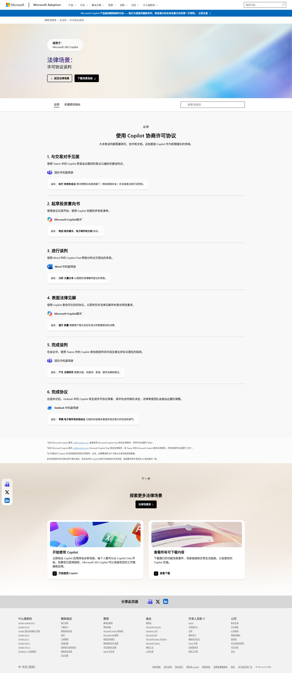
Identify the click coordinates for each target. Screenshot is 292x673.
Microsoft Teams (153, 643)
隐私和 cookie (192, 667)
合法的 (63, 20)
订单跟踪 (64, 639)
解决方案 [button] (98, 5)
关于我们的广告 (245, 667)
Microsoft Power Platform (156, 639)
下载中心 (64, 627)
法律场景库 (144, 504)
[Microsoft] (15, 5)
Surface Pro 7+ (24, 647)
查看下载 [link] (165, 573)
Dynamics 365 (151, 631)
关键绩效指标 (72, 104)
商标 (233, 667)
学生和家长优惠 (109, 647)
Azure (191, 623)
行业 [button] (84, 5)
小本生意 (149, 651)
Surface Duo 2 (24, 643)
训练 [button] (123, 5)
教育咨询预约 (109, 639)
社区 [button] (135, 5)
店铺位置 (64, 643)
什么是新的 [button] (150, 5)
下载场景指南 (85, 78)
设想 (56, 104)
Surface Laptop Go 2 (26, 623)
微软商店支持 (66, 631)
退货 (63, 635)
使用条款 (206, 667)
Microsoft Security (153, 627)
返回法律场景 (61, 78)
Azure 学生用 (108, 651)
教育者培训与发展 (110, 643)
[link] (95, 534)
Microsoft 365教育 (110, 635)
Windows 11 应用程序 (27, 651)
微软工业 (149, 647)
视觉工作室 (193, 651)
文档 (190, 631)
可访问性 (234, 647)
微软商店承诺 (66, 651)
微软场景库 (50, 20)
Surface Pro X (23, 635)
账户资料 (64, 623)
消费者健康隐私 (220, 667)
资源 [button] (112, 5)
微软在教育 (108, 623)
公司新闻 (234, 631)
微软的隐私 (235, 635)
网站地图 (156, 667)
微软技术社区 (194, 639)
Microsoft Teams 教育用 (113, 631)
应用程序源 (193, 647)
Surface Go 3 (23, 639)
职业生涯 (234, 623)
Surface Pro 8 (23, 627)
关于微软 (234, 627)
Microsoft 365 (151, 635)
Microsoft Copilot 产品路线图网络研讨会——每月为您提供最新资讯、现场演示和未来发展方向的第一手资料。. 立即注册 (145, 13)
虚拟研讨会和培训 (68, 647)
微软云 (149, 623)
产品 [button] (72, 5)
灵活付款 (64, 655)
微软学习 (192, 635)
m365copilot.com (80, 442)
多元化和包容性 (237, 643)
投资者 (234, 639)
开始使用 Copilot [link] (68, 573)
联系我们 (179, 667)
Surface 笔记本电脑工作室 (29, 631)
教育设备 (107, 627)
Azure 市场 (193, 643)
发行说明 (168, 667)
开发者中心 (193, 627)
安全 (233, 651)
